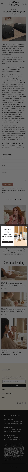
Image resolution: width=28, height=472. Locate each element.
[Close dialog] (26, 227)
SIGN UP (7, 241)
